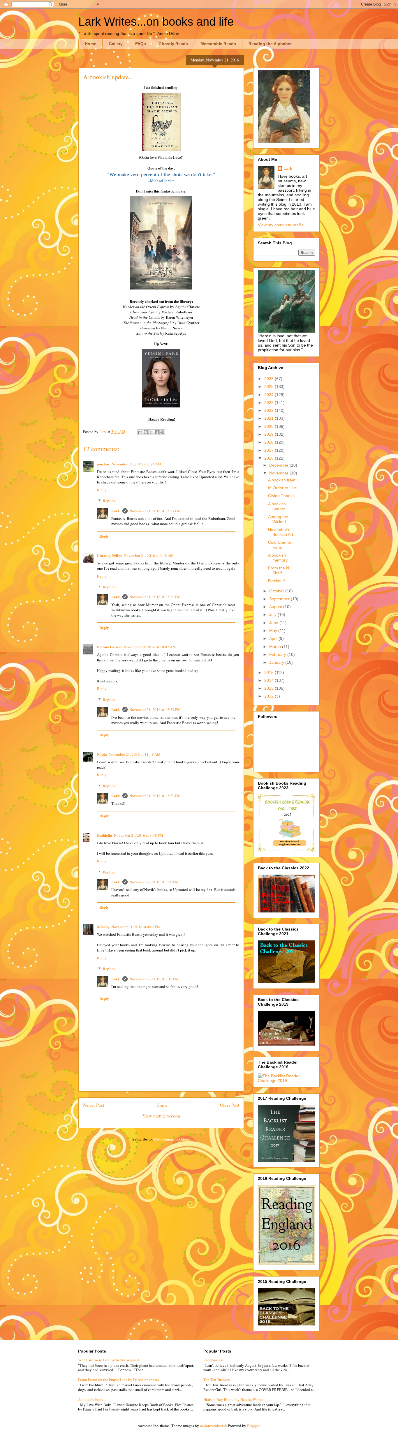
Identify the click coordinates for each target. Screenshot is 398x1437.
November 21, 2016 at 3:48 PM (138, 835)
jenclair (103, 464)
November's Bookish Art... (282, 532)
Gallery (116, 43)
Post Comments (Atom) (172, 1139)
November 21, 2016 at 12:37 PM (155, 510)
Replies (109, 500)
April (274, 638)
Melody (103, 926)
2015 (269, 672)
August (276, 606)
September (280, 598)
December (279, 465)
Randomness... (214, 1359)
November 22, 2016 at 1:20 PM (154, 882)
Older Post (229, 1105)
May (273, 630)
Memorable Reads (218, 43)
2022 (269, 410)
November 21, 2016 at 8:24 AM (136, 464)
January (277, 662)
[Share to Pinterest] (162, 432)
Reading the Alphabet (270, 43)
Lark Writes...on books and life (156, 21)
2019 (269, 434)
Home (90, 43)
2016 (269, 458)
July (273, 614)
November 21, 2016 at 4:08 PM (136, 926)
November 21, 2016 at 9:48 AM (149, 555)
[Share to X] (151, 432)
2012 (269, 696)
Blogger (253, 1425)
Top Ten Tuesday (216, 1379)
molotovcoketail (213, 1425)
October (277, 591)
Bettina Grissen (109, 646)
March (275, 646)
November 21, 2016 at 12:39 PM (155, 709)
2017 (269, 450)
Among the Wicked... (278, 519)
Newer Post (93, 1105)
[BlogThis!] (146, 432)
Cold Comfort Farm (280, 545)
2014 (269, 680)
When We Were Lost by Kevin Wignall (108, 1359)
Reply (102, 489)
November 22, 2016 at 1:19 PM (154, 978)
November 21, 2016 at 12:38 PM (155, 596)
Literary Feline (109, 555)
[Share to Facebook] (157, 432)
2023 (269, 402)
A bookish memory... (279, 557)
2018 (269, 442)
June (274, 622)
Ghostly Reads (173, 43)
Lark (116, 510)
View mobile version (161, 1116)
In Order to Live (282, 488)
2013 (269, 688)
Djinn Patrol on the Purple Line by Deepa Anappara (118, 1379)
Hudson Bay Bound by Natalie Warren (233, 1399)
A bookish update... (278, 506)
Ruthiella (104, 835)
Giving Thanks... (283, 495)
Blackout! (276, 580)
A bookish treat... (283, 480)
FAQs (140, 43)
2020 (269, 426)
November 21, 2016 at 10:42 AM (150, 646)
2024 (269, 394)
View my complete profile (281, 225)
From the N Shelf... (278, 570)
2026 (269, 378)
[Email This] (140, 432)
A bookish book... (92, 1399)
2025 (269, 386)
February (278, 654)
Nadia (102, 754)
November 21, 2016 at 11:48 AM (135, 754)
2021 (269, 418)
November (279, 473)
